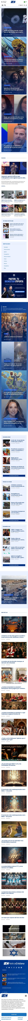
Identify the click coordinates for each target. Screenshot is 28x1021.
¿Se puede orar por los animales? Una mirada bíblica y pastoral (12, 841)
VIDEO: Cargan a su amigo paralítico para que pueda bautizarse (17, 531)
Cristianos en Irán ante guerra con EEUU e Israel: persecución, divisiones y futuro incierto (13, 637)
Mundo (5, 263)
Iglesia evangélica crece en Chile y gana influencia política (17, 557)
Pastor (5, 258)
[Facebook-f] (19, 5)
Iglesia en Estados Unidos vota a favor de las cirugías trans (7, 215)
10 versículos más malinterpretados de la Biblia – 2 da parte (13, 790)
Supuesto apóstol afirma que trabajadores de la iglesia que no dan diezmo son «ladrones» (13, 177)
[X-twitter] (22, 5)
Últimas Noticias (8, 221)
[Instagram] (24, 5)
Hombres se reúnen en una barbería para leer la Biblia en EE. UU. (17, 468)
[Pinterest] (19, 967)
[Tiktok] (26, 5)
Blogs (5, 307)
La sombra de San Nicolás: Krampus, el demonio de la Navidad (12, 662)
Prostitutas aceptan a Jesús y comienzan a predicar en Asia (17, 450)
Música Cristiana (7, 256)
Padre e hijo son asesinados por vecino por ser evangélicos (17, 540)
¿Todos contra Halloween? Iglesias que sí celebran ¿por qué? (13, 738)
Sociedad (6, 247)
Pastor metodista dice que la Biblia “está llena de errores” (17, 224)
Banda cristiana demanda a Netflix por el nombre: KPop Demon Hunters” (16, 235)
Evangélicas (6, 265)
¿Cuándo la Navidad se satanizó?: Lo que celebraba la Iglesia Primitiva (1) (13, 713)
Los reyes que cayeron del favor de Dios (12, 917)
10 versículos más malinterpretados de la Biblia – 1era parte (13, 815)
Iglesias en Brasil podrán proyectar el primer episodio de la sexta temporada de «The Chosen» (16, 983)
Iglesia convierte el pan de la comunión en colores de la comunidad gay (20, 201)
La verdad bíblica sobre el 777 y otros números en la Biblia (12, 867)
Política (5, 261)
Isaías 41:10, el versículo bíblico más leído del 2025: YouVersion (18, 548)
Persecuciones (7, 249)
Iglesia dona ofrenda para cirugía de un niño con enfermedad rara (6, 201)
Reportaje (4, 612)
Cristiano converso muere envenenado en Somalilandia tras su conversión (17, 487)
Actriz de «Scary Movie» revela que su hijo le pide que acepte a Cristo (18, 442)
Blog (5, 268)
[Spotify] (21, 967)
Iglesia (3, 158)
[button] (26, 996)
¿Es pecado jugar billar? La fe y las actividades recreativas (11, 764)
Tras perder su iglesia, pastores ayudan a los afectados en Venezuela (20, 215)
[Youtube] (20, 5)
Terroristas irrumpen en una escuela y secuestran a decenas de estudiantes (18, 513)
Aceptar (14, 1014)
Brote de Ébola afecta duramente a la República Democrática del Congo (16, 230)
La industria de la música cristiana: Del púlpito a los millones (12, 892)
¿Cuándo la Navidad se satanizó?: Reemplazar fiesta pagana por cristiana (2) (13, 688)
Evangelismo (6, 254)
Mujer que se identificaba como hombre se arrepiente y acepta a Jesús (18, 460)
